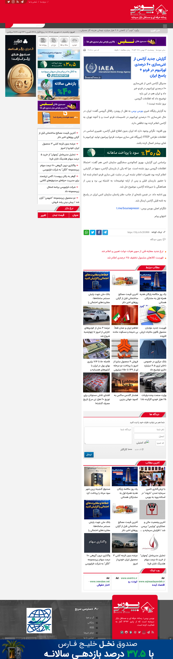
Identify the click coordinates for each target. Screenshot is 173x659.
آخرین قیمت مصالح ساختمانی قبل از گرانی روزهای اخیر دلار (59, 135)
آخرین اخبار (68, 126)
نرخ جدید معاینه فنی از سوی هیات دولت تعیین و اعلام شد (132, 251)
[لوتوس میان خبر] (124, 156)
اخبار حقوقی (103, 585)
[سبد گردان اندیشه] (124, 41)
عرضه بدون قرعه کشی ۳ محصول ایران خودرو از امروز (60, 146)
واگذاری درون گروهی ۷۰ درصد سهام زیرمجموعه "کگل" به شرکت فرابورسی (59, 167)
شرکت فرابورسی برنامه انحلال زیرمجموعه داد (63, 189)
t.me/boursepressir (127, 208)
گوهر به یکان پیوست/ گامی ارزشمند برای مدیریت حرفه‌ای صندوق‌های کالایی (59, 178)
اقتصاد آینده (158, 585)
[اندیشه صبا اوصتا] (59, 54)
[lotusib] (59, 64)
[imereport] (59, 73)
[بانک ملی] (59, 118)
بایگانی (91, 623)
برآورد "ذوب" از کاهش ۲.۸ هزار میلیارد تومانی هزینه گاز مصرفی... (109, 30)
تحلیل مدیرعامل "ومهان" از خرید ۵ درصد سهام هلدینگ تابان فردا (60, 157)
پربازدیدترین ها (50, 126)
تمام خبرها (89, 633)
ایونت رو (132, 581)
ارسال (89, 455)
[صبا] (59, 106)
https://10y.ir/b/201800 (138, 232)
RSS (92, 628)
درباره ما (43, 2)
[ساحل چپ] (59, 89)
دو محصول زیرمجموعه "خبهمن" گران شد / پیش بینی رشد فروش (59, 200)
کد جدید (138, 449)
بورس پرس (137, 111)
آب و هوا (90, 618)
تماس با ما (33, 2)
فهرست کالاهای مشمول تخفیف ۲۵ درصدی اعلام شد (135, 258)
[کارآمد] (20, 66)
